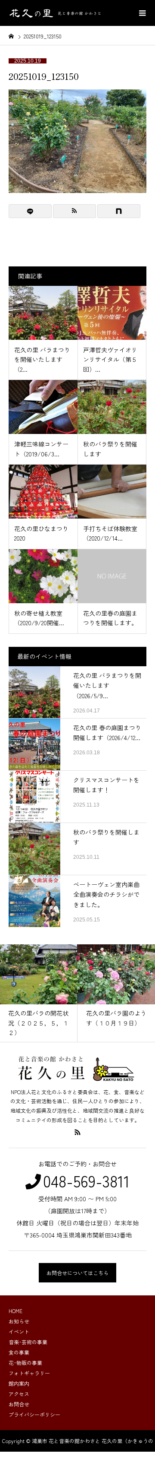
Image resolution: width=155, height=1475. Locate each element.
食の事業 (19, 1352)
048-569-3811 (86, 1180)
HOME (15, 1310)
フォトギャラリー (29, 1373)
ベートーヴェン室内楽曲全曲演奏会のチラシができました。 (106, 894)
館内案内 (19, 1383)
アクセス (19, 1393)
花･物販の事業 (25, 1362)
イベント (19, 1331)
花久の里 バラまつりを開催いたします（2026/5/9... (107, 685)
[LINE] (30, 211)
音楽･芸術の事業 (28, 1341)
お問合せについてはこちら (77, 1272)
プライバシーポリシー (34, 1414)
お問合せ (19, 1404)
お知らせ (19, 1321)
